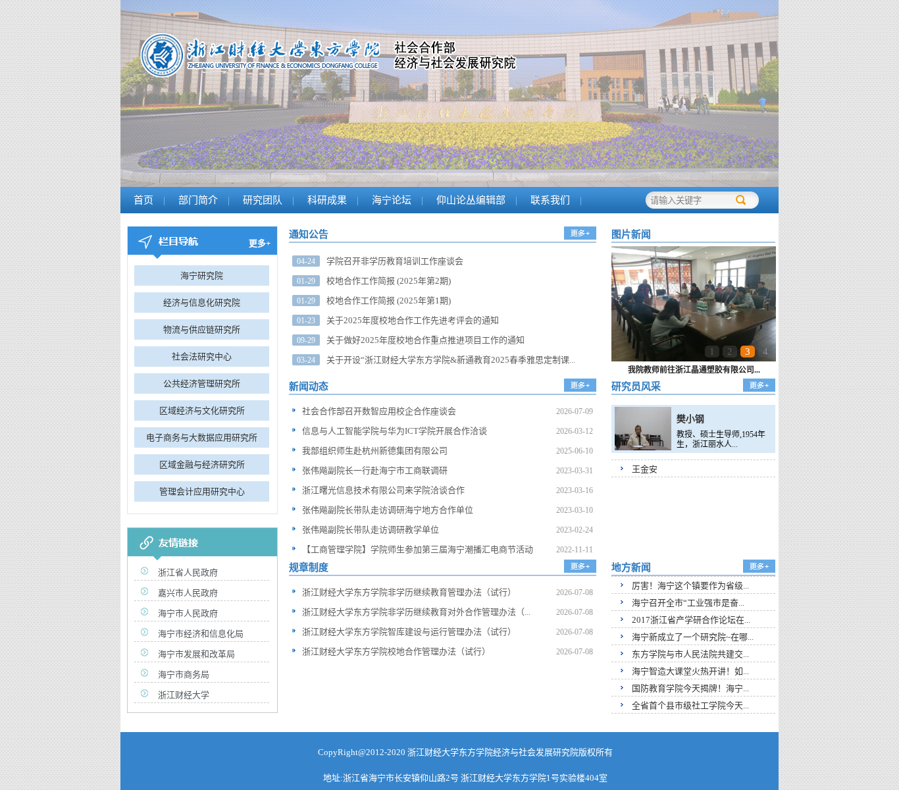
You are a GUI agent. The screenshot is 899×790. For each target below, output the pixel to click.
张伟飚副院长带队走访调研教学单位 (370, 530)
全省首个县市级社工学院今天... (690, 705)
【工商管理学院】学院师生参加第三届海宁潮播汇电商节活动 (417, 549)
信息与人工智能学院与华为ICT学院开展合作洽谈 (394, 431)
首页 (143, 200)
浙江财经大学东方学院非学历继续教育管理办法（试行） (409, 592)
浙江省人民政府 (188, 572)
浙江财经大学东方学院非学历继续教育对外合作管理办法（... (416, 612)
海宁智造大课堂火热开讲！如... (690, 671)
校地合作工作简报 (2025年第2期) (388, 281)
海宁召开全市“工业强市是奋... (688, 603)
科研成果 (327, 200)
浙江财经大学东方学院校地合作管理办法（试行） (396, 651)
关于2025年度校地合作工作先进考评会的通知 (412, 320)
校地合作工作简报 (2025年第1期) (388, 300)
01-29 (306, 281)
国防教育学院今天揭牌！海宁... (690, 688)
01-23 (306, 320)
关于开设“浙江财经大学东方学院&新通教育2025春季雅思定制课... (450, 360)
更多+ (259, 243)
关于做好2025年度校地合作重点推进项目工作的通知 (425, 340)
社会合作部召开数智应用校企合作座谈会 (379, 411)
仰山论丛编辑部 (470, 200)
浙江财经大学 (183, 695)
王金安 (644, 469)
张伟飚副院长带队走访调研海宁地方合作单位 (387, 510)
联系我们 (550, 200)
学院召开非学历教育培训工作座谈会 (394, 261)
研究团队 (262, 200)
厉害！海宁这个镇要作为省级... (690, 586)
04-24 (306, 261)
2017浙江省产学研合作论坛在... (691, 620)
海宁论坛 (391, 200)
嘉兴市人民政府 (188, 593)
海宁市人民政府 (188, 613)
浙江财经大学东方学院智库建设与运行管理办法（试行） (409, 632)
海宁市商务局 (183, 674)
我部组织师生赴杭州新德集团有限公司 (375, 451)
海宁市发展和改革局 (196, 654)
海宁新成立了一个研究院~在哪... (693, 637)
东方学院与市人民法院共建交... (690, 654)
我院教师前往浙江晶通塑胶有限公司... (694, 370)
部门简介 (198, 200)
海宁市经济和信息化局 (201, 634)
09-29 (306, 340)
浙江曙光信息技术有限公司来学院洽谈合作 (383, 490)
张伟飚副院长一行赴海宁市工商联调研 (375, 470)
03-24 (306, 360)
